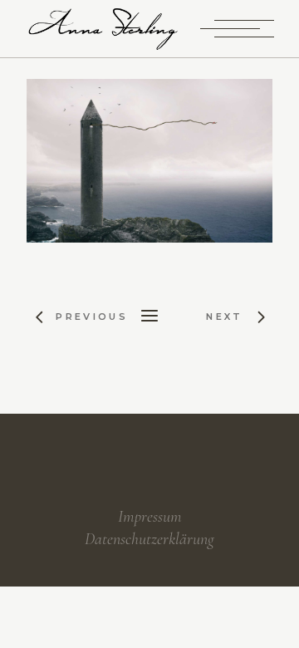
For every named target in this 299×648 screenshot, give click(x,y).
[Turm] (149, 161)
